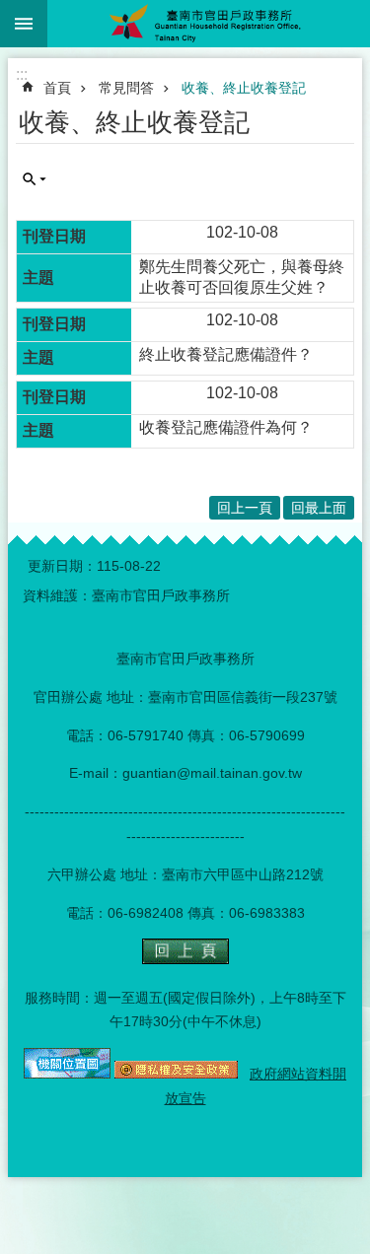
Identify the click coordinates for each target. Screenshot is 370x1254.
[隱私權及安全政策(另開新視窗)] (176, 1073)
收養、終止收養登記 (244, 88)
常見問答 (126, 88)
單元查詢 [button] (34, 179)
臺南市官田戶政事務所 (208, 23)
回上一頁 (244, 508)
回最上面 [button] (318, 508)
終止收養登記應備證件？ (226, 354)
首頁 (57, 88)
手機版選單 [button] (23, 23)
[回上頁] (185, 959)
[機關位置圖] (67, 1073)
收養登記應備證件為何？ (226, 427)
